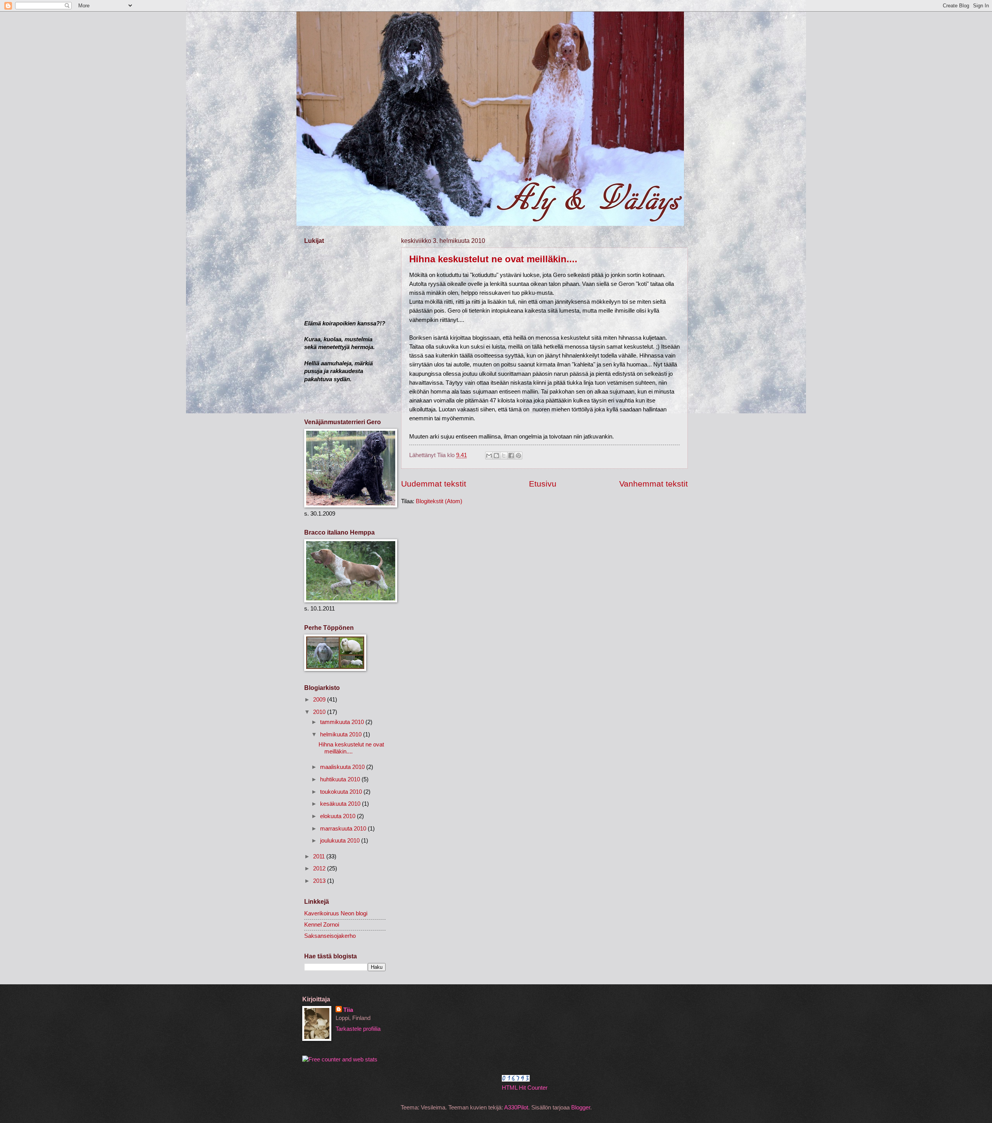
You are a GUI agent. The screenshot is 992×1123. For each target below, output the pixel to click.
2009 (320, 700)
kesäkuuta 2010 (341, 804)
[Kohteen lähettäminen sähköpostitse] (489, 455)
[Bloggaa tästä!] (496, 455)
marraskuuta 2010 (344, 828)
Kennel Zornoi (321, 925)
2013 (320, 881)
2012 (320, 868)
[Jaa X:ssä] (504, 455)
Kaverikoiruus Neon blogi (335, 913)
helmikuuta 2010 (341, 734)
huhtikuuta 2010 (341, 779)
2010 (320, 712)
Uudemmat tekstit (433, 483)
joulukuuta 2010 (340, 841)
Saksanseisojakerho (330, 936)
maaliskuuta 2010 (343, 767)
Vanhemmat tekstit (653, 483)
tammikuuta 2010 (342, 722)
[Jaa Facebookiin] (511, 455)
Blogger (580, 1107)
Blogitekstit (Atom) (439, 501)
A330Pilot (516, 1107)
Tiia (348, 1010)
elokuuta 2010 (338, 816)
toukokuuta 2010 (341, 792)
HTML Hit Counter (525, 1088)
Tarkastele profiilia (358, 1029)
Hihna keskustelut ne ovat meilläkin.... (493, 259)
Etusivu (542, 483)
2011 (319, 856)
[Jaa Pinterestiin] (518, 455)
